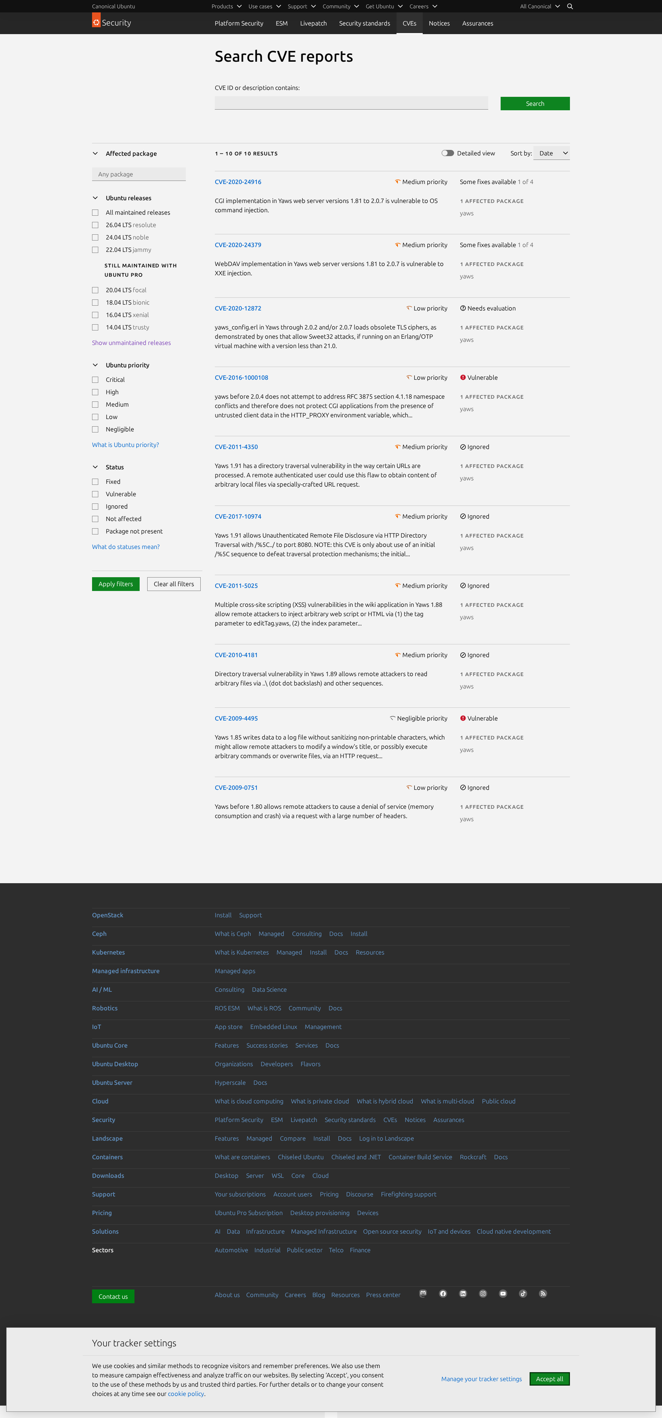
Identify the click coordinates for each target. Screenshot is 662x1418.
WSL (278, 1175)
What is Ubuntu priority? (125, 444)
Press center (383, 1294)
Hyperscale (230, 1082)
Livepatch (313, 23)
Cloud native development (514, 1231)
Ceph (99, 933)
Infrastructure (265, 1231)
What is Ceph (233, 933)
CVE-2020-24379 (238, 244)
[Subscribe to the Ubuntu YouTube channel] (505, 1295)
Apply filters (116, 584)
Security (103, 1119)
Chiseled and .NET (356, 1156)
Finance (360, 1249)
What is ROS (264, 1007)
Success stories (267, 1045)
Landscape (107, 1138)
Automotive (231, 1249)
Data (233, 1231)
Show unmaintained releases (131, 342)
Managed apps (235, 970)
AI (218, 1231)
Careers (295, 1294)
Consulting (307, 933)
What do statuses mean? (126, 546)
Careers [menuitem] (419, 6)
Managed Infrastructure (324, 1231)
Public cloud (499, 1101)
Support (250, 914)
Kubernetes (108, 952)
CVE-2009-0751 (236, 787)
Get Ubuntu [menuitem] (380, 6)
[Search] (570, 6)
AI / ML (102, 989)
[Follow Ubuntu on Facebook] (445, 1295)
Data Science (269, 989)
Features (227, 1045)
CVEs (410, 23)
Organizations (234, 1063)
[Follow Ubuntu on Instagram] (485, 1295)
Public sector (305, 1249)
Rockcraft (473, 1156)
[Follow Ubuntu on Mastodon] (425, 1295)
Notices (439, 23)
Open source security (392, 1231)
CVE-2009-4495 (236, 718)
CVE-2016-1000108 (241, 377)
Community (305, 1007)
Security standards (364, 23)
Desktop (227, 1175)
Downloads (108, 1175)
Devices (368, 1212)
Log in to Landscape (386, 1138)
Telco (336, 1249)
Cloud (100, 1101)
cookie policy (186, 1393)
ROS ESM (227, 1007)
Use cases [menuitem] (260, 6)
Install (223, 914)
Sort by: (521, 153)
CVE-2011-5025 (236, 585)
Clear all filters (174, 584)
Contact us (113, 1296)
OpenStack (107, 914)
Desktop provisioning (320, 1212)
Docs (336, 933)
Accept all (549, 1378)
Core (298, 1175)
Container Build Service (420, 1156)
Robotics (105, 1007)
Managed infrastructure (126, 970)
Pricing (329, 1194)
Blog (318, 1294)
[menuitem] (540, 6)
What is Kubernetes (242, 952)
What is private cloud (320, 1101)
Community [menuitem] (336, 6)
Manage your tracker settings (481, 1378)
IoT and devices (449, 1231)
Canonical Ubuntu (113, 6)
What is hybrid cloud (385, 1101)
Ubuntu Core (110, 1045)
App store (229, 1026)
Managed (271, 933)
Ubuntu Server (112, 1082)
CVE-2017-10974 (238, 516)
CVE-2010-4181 (236, 654)
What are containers (242, 1156)
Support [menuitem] (297, 6)
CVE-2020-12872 (238, 308)
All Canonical (535, 6)
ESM (282, 23)
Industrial (267, 1249)
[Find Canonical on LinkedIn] (465, 1295)
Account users (292, 1194)
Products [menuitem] (222, 6)
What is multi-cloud (447, 1101)
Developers (277, 1063)
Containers (107, 1156)
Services (306, 1045)
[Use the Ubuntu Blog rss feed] (545, 1295)
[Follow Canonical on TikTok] (525, 1295)
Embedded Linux (273, 1026)
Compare (293, 1138)
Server (255, 1175)
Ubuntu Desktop (115, 1063)
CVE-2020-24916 (238, 181)
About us (227, 1294)
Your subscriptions (240, 1194)
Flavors (311, 1063)
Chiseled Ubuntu (301, 1156)
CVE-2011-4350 (236, 446)
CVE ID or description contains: (257, 87)
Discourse (359, 1194)
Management (323, 1026)
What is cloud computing (249, 1101)
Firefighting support (409, 1194)
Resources (370, 952)
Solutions (105, 1231)
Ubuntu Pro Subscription (249, 1212)
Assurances (477, 23)
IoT (96, 1026)
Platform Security (239, 23)
